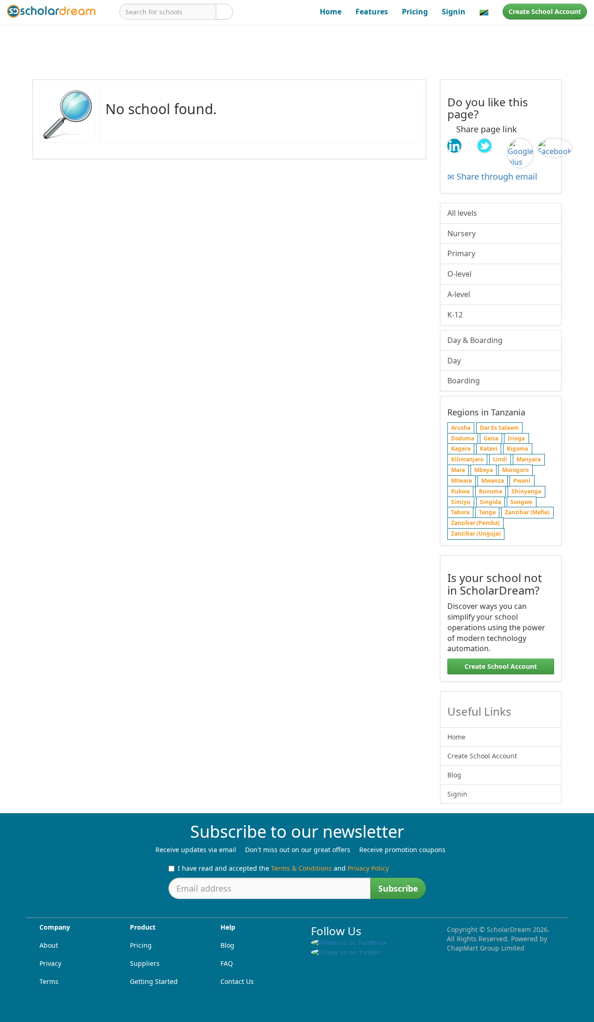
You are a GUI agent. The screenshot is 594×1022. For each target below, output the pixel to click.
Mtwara (461, 481)
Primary (461, 253)
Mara (458, 470)
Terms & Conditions (301, 868)
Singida (490, 502)
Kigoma (517, 449)
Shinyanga (526, 491)
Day (454, 361)
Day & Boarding (475, 340)
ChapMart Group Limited (485, 948)
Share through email (495, 176)
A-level (458, 294)
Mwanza (492, 481)
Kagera (461, 449)
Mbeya (483, 470)
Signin (453, 11)
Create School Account (545, 11)
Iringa (516, 438)
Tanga (487, 513)
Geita (491, 438)
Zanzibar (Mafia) (527, 513)
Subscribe (398, 888)
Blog (454, 774)
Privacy (50, 963)
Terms (48, 981)
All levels (462, 213)
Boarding (463, 380)
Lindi (500, 460)
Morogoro (515, 470)
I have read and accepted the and (283, 868)
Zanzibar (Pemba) (475, 523)
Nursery (461, 233)
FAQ (226, 963)
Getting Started (154, 981)
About (48, 945)
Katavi (488, 449)
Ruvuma (490, 491)
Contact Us (237, 981)
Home (331, 11)
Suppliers (145, 963)
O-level (459, 274)
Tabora (460, 513)
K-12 (455, 315)
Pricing (415, 11)
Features (371, 11)
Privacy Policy (368, 868)
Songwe (521, 502)
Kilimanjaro (467, 460)
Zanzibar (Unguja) (476, 533)
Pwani (521, 481)
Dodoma (462, 438)
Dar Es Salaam (499, 428)
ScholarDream (509, 929)
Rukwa (460, 491)
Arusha (461, 428)
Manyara (529, 460)
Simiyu (461, 502)
